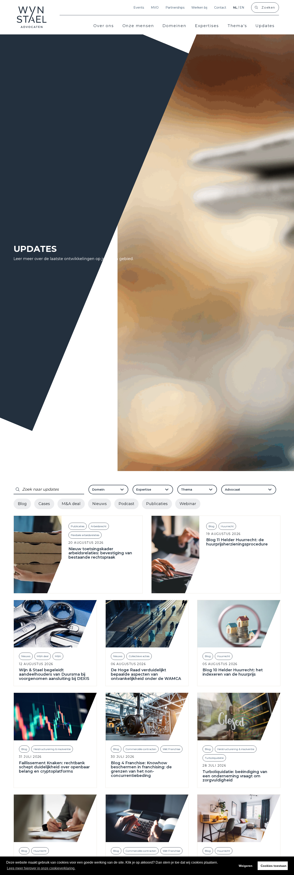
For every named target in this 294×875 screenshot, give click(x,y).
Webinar (187, 503)
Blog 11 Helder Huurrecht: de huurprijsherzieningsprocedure (237, 542)
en (242, 7)
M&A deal (71, 503)
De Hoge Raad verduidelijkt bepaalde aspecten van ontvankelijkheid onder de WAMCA (146, 674)
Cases (44, 503)
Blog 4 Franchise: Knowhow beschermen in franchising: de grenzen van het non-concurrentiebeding (141, 769)
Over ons (103, 25)
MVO (155, 7)
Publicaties (157, 503)
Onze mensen (138, 25)
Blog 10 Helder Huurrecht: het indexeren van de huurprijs (233, 672)
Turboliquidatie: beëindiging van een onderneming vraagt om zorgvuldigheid (235, 776)
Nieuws (99, 503)
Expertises (207, 25)
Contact (220, 7)
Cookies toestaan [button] (273, 865)
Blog (22, 503)
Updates (265, 25)
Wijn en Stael (31, 17)
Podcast (126, 503)
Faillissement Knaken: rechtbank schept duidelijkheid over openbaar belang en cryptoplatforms (54, 767)
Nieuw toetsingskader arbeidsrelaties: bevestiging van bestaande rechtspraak (100, 553)
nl (235, 7)
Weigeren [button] (245, 865)
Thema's (237, 25)
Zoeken (268, 7)
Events (138, 7)
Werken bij (199, 7)
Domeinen (174, 25)
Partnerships (175, 7)
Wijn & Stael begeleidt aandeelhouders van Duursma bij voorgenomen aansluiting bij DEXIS (54, 674)
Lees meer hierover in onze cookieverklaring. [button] (41, 868)
